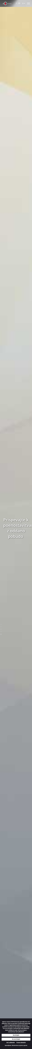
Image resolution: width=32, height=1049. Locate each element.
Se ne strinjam (16, 1039)
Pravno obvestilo (21, 1042)
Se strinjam (16, 1035)
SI (23, 3)
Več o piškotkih (10, 1042)
